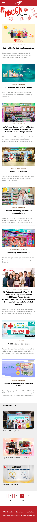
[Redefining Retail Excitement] (18, 238)
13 (23, 501)
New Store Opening (22, 249)
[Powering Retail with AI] (18, 474)
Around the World (15, 168)
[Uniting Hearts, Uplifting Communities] (18, 33)
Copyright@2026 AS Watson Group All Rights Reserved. (18, 515)
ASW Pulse (14, 45)
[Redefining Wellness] (18, 157)
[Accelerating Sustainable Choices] (18, 73)
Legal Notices (30, 512)
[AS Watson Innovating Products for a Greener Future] (18, 196)
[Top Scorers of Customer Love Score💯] (18, 447)
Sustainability (21, 45)
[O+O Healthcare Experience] (18, 329)
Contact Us (19, 512)
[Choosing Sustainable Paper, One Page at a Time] (18, 369)
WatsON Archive (8, 512)
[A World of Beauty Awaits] (18, 420)
